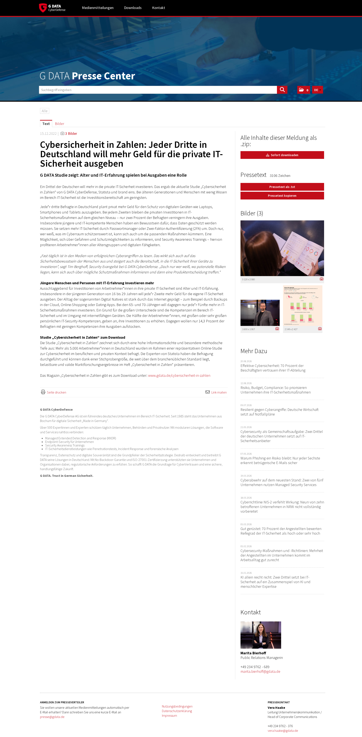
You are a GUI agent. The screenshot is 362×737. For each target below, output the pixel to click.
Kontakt (158, 7)
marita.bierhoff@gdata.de (260, 671)
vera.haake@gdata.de (283, 730)
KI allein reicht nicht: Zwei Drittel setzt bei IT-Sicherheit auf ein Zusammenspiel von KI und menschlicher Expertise (275, 582)
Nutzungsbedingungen (177, 706)
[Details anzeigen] (320, 279)
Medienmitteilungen (98, 7)
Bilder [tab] (59, 123)
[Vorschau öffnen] (282, 248)
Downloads (133, 7)
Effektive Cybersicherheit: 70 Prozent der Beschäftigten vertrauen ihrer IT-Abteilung (272, 368)
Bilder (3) (251, 213)
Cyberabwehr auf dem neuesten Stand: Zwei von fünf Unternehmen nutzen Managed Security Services (281, 482)
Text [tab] (46, 123)
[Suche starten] (282, 90)
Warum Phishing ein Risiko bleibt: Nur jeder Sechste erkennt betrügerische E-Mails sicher (280, 460)
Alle (45, 110)
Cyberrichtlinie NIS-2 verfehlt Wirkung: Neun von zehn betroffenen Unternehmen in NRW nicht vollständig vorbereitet (282, 507)
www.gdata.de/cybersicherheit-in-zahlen (179, 375)
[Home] (52, 7)
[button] (303, 90)
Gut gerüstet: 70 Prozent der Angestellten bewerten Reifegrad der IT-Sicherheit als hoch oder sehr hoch (280, 531)
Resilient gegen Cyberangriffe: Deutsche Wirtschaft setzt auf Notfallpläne (279, 412)
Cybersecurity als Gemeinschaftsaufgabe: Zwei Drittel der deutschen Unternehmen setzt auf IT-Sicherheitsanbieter (281, 436)
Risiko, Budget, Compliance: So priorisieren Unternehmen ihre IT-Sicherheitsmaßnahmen (275, 390)
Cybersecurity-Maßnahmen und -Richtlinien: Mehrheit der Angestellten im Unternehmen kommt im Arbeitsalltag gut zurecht (281, 555)
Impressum (169, 715)
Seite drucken (56, 392)
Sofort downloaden (284, 155)
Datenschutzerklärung (177, 711)
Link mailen (219, 392)
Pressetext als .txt (282, 187)
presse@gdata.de (52, 717)
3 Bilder (71, 133)
